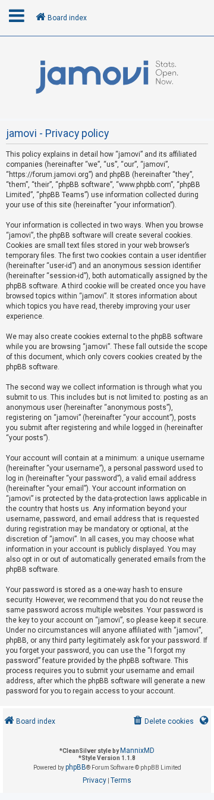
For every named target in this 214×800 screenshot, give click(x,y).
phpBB (75, 767)
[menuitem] (162, 721)
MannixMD (137, 750)
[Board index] (107, 77)
